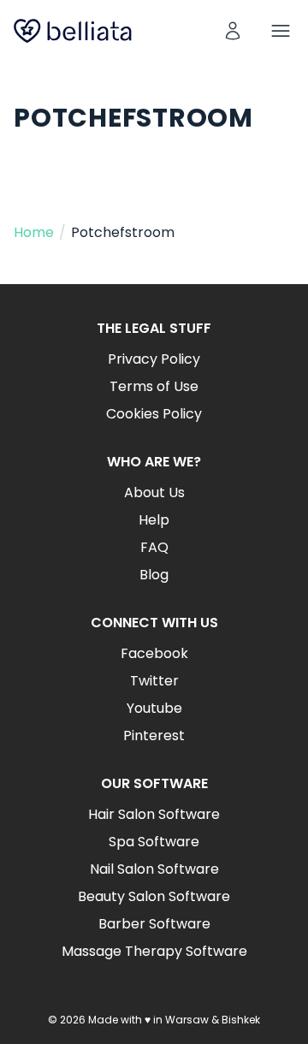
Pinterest (154, 735)
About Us (154, 492)
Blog (154, 574)
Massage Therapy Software (154, 951)
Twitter (154, 681)
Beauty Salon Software (154, 896)
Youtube (154, 708)
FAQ (154, 547)
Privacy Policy (154, 359)
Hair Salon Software (154, 814)
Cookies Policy (154, 414)
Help (154, 520)
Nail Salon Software (154, 869)
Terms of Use (154, 386)
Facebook (154, 653)
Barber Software (154, 924)
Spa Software (154, 841)
